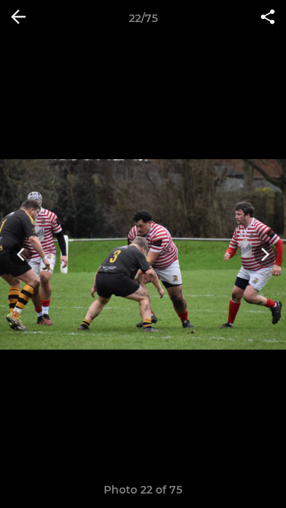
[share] (268, 18)
